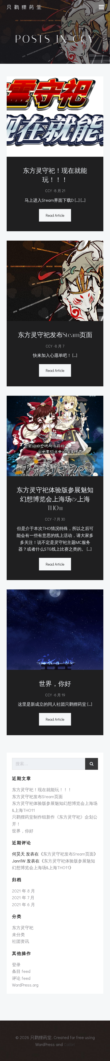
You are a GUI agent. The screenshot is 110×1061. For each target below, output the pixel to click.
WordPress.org (25, 985)
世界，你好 (22, 831)
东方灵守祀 (22, 927)
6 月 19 (59, 694)
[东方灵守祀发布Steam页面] (55, 280)
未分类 (18, 934)
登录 (16, 964)
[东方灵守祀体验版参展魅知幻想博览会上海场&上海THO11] (55, 435)
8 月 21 (59, 190)
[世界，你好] (55, 629)
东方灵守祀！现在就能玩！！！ (42, 789)
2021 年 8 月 (23, 891)
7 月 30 (59, 519)
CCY (48, 190)
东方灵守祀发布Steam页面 (37, 796)
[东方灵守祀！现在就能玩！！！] (55, 116)
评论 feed (21, 978)
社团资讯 (20, 941)
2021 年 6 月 (23, 904)
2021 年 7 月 (23, 897)
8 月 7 (59, 346)
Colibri (69, 1044)
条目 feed (21, 971)
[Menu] (101, 7)
